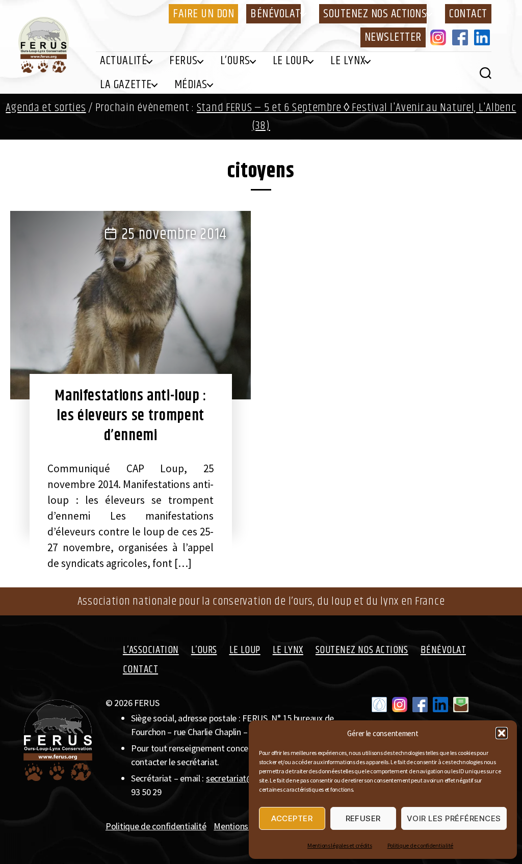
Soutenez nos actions (375, 14)
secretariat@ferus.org (247, 778)
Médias (190, 84)
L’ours (235, 60)
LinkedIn (483, 37)
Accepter (291, 818)
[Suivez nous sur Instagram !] (399, 704)
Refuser (363, 818)
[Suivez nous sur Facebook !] (420, 704)
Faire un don (203, 14)
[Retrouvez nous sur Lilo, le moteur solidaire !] (379, 704)
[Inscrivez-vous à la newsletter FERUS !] (460, 704)
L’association (151, 650)
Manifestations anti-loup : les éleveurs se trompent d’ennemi (130, 415)
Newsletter (393, 37)
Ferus (183, 60)
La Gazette (125, 84)
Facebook (461, 37)
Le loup (290, 60)
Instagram (440, 37)
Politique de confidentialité (420, 845)
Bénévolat (275, 14)
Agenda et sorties (46, 108)
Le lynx (347, 60)
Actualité (123, 60)
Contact (468, 14)
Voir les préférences (454, 818)
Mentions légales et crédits (339, 845)
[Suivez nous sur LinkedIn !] (440, 704)
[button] (502, 733)
